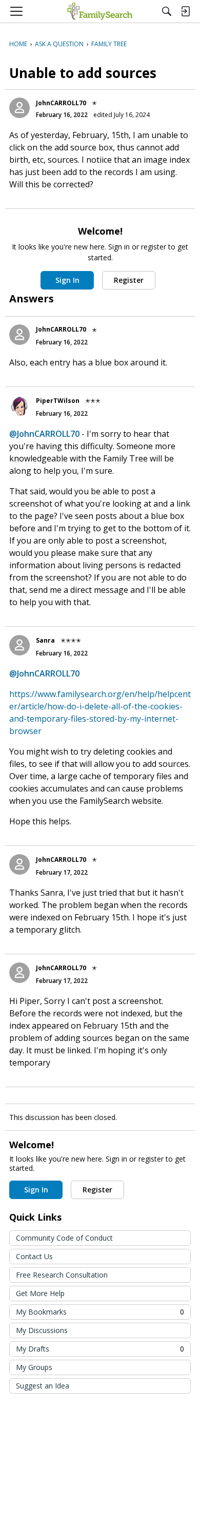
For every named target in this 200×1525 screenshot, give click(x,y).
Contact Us (34, 1256)
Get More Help (40, 1293)
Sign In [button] (67, 280)
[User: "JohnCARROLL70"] (19, 108)
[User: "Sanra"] (19, 645)
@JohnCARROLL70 (44, 433)
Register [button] (129, 280)
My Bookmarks (100, 1312)
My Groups (34, 1367)
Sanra (45, 640)
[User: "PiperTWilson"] (19, 405)
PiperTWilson (57, 400)
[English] (99, 11)
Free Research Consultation (62, 1275)
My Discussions (42, 1330)
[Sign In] (185, 11)
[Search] (166, 11)
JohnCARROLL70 (61, 103)
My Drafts (100, 1349)
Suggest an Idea (42, 1386)
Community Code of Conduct (64, 1238)
